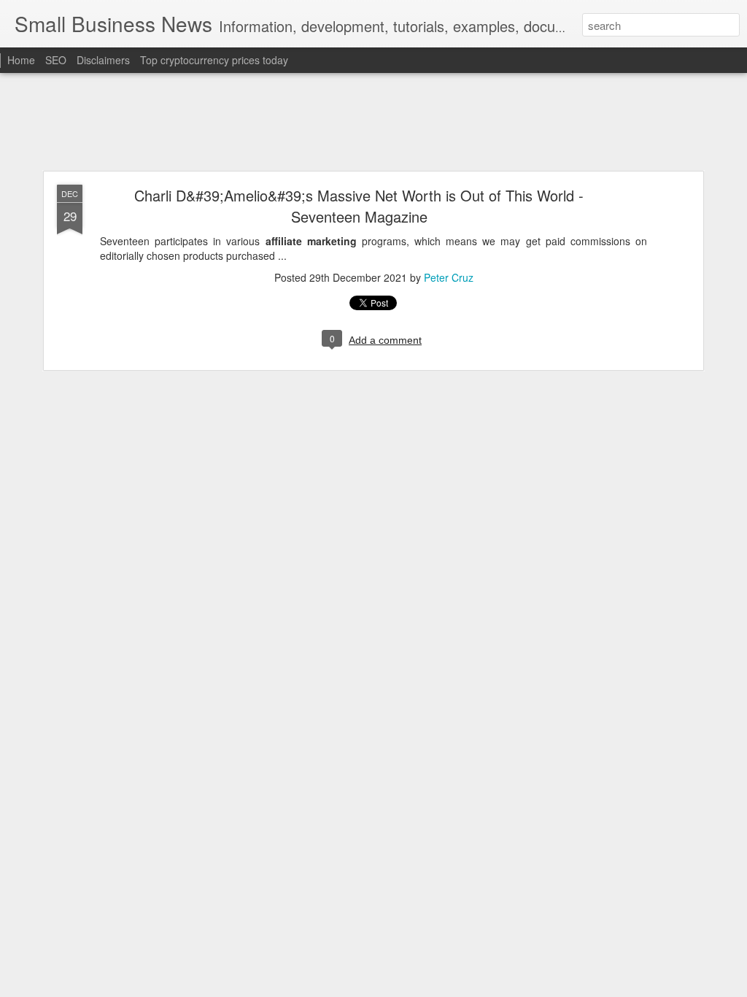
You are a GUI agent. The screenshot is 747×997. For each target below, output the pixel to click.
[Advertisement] (373, 122)
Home (21, 60)
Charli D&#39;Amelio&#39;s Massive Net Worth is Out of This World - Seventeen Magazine (359, 206)
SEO (55, 60)
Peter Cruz (448, 277)
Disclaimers (103, 60)
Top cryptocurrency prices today (214, 60)
